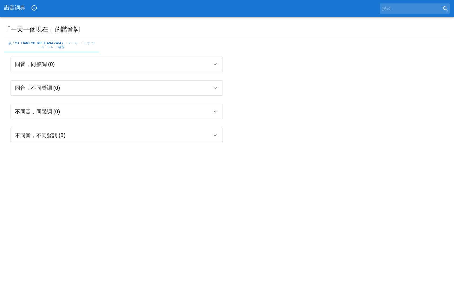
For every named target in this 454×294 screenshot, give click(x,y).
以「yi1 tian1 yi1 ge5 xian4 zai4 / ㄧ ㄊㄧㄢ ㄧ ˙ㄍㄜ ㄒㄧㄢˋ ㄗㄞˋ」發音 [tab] (51, 45)
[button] (117, 64)
